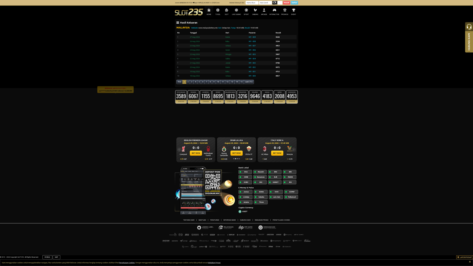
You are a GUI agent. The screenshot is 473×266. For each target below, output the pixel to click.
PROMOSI (284, 14)
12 (227, 82)
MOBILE (47, 257)
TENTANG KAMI (188, 220)
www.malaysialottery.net (208, 28)
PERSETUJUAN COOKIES (281, 220)
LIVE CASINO (236, 14)
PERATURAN (214, 220)
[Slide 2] (235, 158)
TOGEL (217, 14)
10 (218, 82)
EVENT (293, 14)
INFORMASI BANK (229, 220)
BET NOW (194, 153)
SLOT (227, 14)
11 (223, 82)
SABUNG (255, 14)
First (179, 82)
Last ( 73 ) (249, 82)
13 (232, 82)
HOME (209, 14)
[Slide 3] (237, 158)
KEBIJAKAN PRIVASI (261, 220)
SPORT (246, 14)
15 (242, 82)
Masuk (286, 3)
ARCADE (264, 14)
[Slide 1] (233, 158)
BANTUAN (202, 220)
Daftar (294, 3)
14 (237, 82)
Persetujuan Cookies (127, 263)
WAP (56, 257)
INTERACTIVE (274, 14)
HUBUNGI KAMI (245, 220)
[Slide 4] (239, 158)
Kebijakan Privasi (214, 263)
